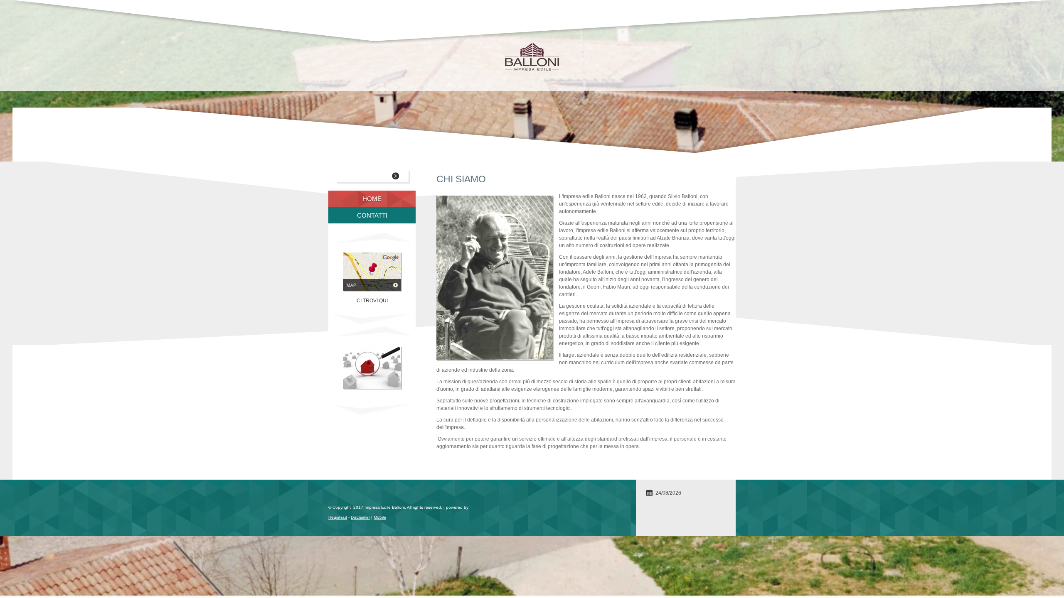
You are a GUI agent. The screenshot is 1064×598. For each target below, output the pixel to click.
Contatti (372, 215)
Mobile (380, 517)
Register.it (337, 517)
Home (372, 198)
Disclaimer (360, 517)
